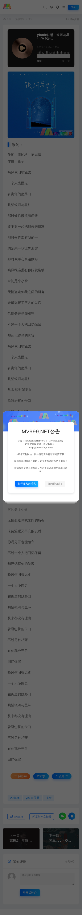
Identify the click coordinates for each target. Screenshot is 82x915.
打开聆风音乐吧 (27, 483)
